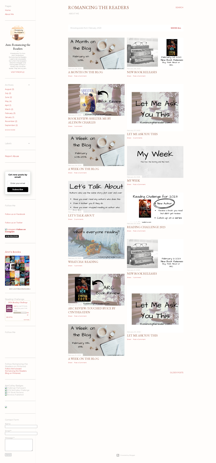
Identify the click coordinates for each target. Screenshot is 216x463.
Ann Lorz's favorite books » (19, 289)
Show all (176, 28)
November (11, 121)
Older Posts (176, 372)
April (8, 105)
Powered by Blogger (127, 455)
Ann (15, 306)
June (8, 97)
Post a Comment (80, 76)
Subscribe (17, 189)
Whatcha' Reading (83, 262)
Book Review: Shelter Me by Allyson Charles (89, 120)
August (9, 89)
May (8, 101)
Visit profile (17, 72)
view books (26, 319)
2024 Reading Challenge (18, 302)
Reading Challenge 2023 (146, 227)
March (9, 109)
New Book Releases (142, 72)
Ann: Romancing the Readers (17, 47)
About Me (74, 14)
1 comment (78, 126)
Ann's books (13, 251)
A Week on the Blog (83, 169)
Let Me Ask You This (142, 134)
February (10, 113)
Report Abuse (12, 156)
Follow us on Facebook (15, 214)
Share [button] (70, 76)
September (11, 125)
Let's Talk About (81, 215)
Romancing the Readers (98, 7)
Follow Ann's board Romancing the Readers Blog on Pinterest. (15, 371)
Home (8, 10)
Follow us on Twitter (13, 223)
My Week (133, 180)
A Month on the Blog (85, 72)
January (9, 117)
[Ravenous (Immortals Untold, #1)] (13, 269)
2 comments (137, 138)
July (7, 93)
